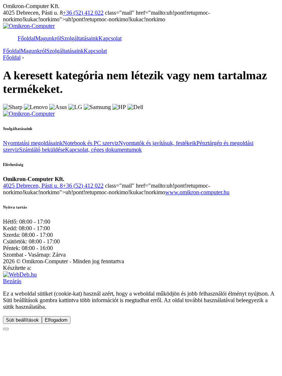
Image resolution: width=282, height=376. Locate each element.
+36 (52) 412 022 (83, 13)
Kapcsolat (110, 38)
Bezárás (12, 281)
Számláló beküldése (42, 150)
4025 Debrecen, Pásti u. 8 (33, 185)
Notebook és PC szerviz (91, 143)
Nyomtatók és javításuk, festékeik (157, 143)
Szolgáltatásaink (79, 38)
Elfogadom (56, 320)
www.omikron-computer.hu (197, 192)
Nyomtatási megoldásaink (33, 143)
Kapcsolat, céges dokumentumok (103, 150)
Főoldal (26, 38)
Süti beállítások (22, 320)
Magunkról (48, 38)
